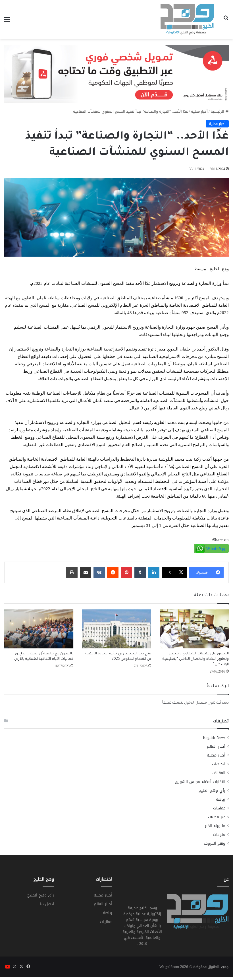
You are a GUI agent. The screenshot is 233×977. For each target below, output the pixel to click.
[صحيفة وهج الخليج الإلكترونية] (188, 19)
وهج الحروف (214, 843)
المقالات (218, 773)
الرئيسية (218, 111)
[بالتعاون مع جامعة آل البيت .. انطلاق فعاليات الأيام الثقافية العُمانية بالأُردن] (38, 628)
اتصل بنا (47, 904)
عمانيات (219, 808)
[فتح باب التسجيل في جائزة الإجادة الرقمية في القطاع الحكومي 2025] (116, 628)
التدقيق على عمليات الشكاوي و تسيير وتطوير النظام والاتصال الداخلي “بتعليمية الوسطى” (196, 659)
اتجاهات (218, 764)
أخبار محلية (199, 111)
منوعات (219, 835)
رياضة (220, 799)
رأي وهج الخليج (212, 790)
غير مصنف (216, 817)
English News (214, 738)
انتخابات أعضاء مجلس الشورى (200, 782)
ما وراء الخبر (215, 826)
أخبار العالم (216, 746)
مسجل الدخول (195, 703)
